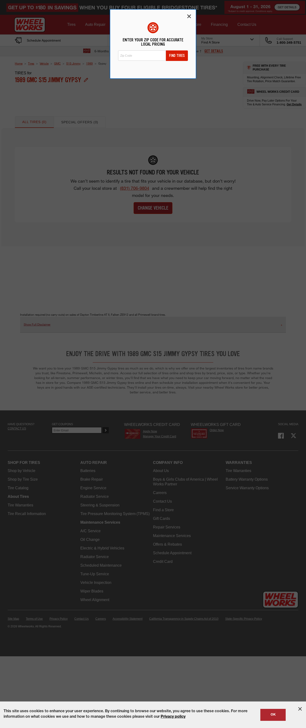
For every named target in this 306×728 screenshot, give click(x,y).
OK (273, 715)
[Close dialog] (189, 16)
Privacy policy (173, 717)
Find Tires (177, 55)
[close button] (300, 708)
